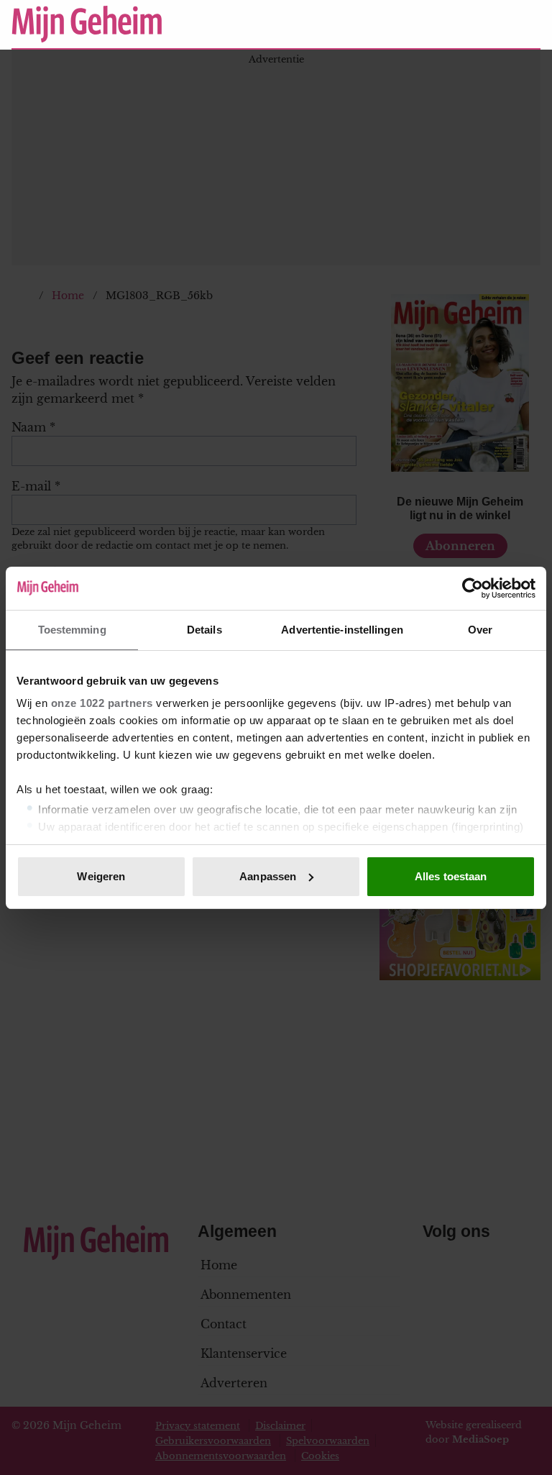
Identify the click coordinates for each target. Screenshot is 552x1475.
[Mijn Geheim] (207, 24)
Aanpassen (267, 876)
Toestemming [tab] (72, 630)
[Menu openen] (441, 24)
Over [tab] (480, 630)
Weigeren (101, 876)
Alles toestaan (451, 876)
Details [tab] (204, 630)
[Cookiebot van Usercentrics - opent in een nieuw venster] (472, 588)
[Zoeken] (529, 24)
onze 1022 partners (102, 703)
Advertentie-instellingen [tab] (341, 630)
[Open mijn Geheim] (486, 23)
